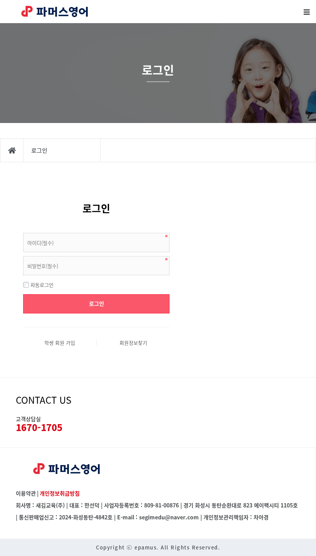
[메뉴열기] (306, 11)
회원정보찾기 (133, 342)
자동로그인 (41, 284)
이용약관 (26, 493)
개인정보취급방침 (60, 493)
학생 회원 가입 (59, 342)
